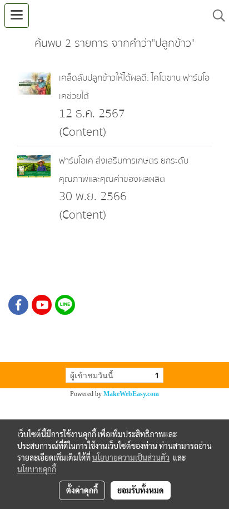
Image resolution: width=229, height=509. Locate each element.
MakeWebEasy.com (131, 394)
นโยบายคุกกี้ (36, 469)
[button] (215, 15)
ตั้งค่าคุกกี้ (82, 490)
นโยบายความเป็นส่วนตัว (131, 457)
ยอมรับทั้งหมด (140, 490)
